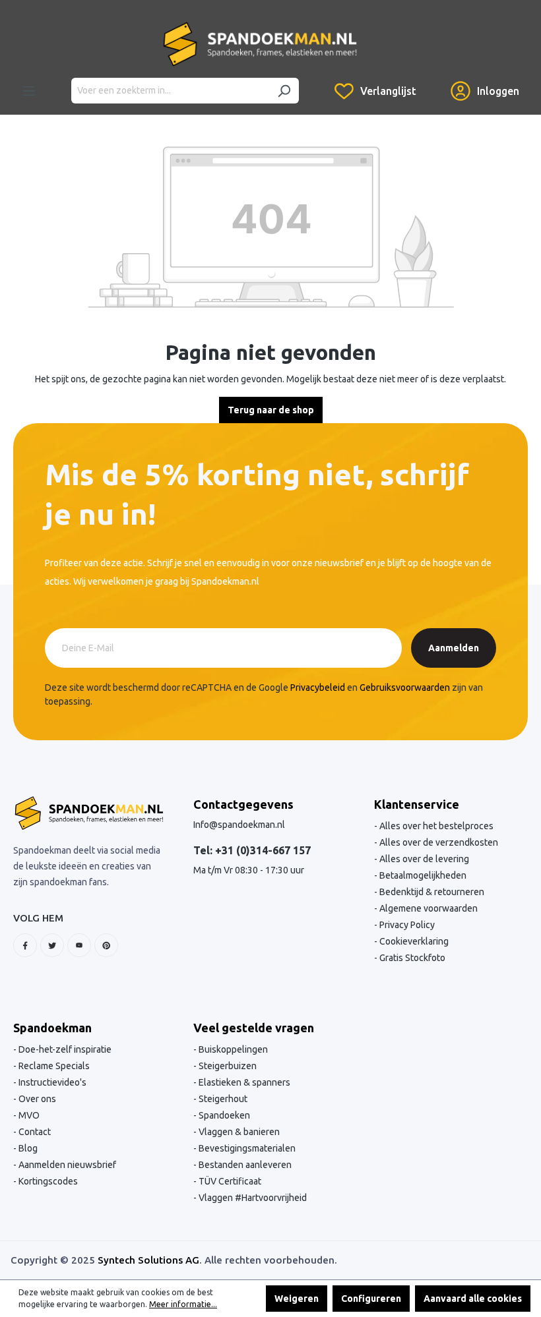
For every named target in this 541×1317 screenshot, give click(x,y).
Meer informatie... (183, 1304)
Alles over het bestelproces (435, 826)
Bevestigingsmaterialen (246, 1148)
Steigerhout (222, 1099)
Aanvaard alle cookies (473, 1298)
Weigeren (296, 1298)
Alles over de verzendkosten (437, 842)
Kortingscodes (47, 1181)
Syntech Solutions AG (148, 1260)
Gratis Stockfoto (411, 957)
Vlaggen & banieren (238, 1132)
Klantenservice (416, 804)
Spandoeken (223, 1115)
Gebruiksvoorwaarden (405, 687)
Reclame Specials (53, 1066)
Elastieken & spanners (243, 1082)
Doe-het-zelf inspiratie (63, 1049)
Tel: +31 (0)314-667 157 (252, 850)
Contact (33, 1132)
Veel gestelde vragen (253, 1027)
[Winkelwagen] (433, 81)
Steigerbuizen (227, 1066)
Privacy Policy (406, 925)
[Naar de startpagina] (260, 44)
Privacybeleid (317, 687)
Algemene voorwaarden (427, 908)
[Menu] (29, 91)
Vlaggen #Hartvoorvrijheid (252, 1197)
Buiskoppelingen (232, 1049)
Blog (27, 1148)
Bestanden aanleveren (244, 1164)
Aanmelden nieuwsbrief (66, 1164)
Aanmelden (453, 648)
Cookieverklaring (413, 941)
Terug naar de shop (271, 410)
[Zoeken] (284, 90)
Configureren (371, 1298)
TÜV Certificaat (229, 1181)
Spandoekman (52, 1027)
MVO (28, 1115)
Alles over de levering (423, 859)
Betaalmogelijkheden (421, 875)
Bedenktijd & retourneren (430, 892)
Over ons (36, 1099)
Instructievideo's (51, 1082)
